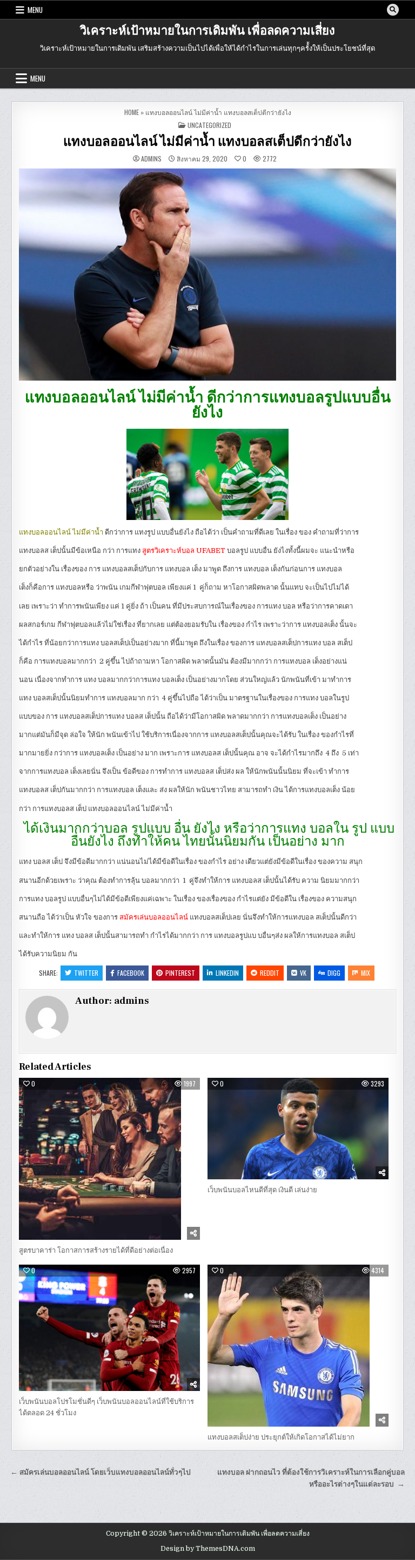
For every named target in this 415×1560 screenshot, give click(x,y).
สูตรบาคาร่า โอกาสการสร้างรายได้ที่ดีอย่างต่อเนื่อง (96, 1250)
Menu (35, 9)
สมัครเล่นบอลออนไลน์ (153, 917)
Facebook (130, 972)
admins (151, 159)
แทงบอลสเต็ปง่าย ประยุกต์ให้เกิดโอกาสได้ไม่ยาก (282, 1437)
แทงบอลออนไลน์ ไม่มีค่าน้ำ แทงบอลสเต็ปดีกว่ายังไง (207, 141)
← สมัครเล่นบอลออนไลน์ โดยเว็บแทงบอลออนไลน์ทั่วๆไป (100, 1472)
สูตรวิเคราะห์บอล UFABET (183, 550)
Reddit (269, 972)
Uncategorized (209, 125)
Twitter (86, 972)
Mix (365, 972)
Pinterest (180, 972)
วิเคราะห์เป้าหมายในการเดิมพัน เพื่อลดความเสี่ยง (207, 30)
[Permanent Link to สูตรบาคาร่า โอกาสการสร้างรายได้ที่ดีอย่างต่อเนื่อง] (109, 1159)
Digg (333, 972)
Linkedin (227, 972)
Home (131, 112)
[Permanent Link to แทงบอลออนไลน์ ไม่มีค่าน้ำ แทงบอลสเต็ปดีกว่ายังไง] (207, 274)
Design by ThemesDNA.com (207, 1548)
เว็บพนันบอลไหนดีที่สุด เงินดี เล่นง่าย (262, 1190)
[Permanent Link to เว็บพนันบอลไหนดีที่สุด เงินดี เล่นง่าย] (298, 1128)
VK (303, 972)
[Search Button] (393, 10)
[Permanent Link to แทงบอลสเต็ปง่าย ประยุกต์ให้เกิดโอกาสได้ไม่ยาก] (298, 1346)
